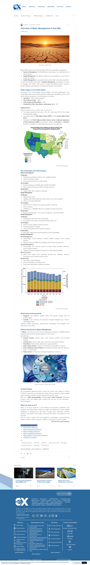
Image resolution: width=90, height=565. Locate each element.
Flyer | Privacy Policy (64, 500)
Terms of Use (43, 499)
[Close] (88, 563)
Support (49, 500)
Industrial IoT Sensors (26, 15)
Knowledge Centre (65, 499)
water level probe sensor (26, 442)
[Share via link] (31, 453)
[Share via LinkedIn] (27, 453)
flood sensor (36, 442)
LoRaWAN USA (49, 15)
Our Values (34, 499)
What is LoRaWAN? (46, 505)
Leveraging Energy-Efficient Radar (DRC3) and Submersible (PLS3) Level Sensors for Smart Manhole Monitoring (23, 481)
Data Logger (64, 442)
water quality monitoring (54, 442)
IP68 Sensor (44, 442)
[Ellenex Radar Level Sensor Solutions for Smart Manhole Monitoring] (23, 473)
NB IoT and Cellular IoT (36, 449)
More (57, 15)
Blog (47, 502)
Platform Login (35, 500)
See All (74, 465)
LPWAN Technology (38, 15)
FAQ (54, 500)
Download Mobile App (57, 502)
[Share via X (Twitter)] (24, 453)
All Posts (16, 15)
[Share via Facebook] (21, 453)
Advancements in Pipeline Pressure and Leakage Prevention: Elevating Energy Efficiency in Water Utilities (44, 481)
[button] (24, 6)
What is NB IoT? (57, 505)
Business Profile (54, 499)
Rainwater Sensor (45, 445)
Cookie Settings (76, 562)
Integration (67, 502)
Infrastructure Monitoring (38, 503)
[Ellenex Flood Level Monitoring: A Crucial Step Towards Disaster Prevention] (66, 473)
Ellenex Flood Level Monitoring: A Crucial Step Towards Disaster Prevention (65, 481)
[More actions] (68, 25)
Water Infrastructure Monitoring (54, 503)
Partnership (35, 502)
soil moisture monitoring (26, 445)
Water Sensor (36, 445)
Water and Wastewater (25, 449)
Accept (84, 562)
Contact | (44, 500)
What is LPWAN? (36, 505)
